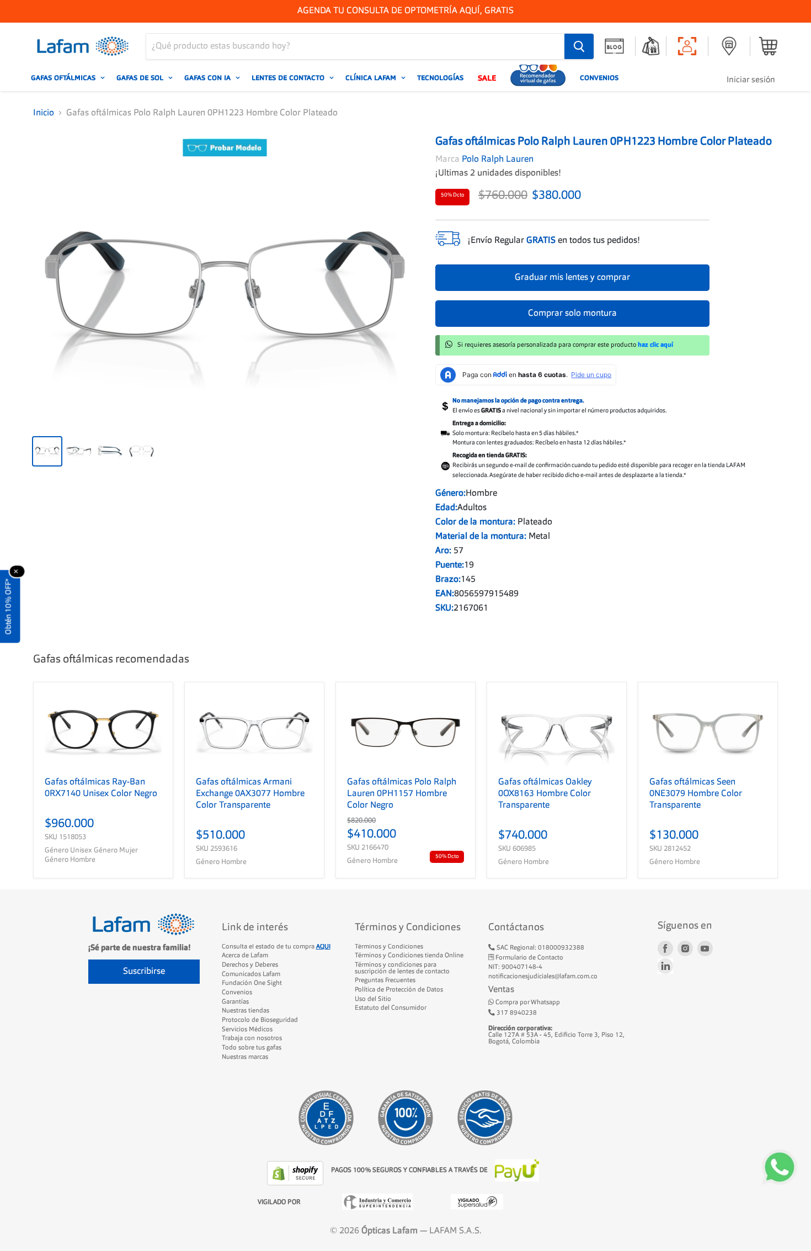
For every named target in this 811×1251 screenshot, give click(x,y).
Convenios (599, 77)
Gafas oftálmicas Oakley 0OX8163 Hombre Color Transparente (545, 794)
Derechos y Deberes (250, 965)
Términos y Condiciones (389, 946)
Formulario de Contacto (528, 958)
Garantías (235, 1002)
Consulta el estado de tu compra (276, 946)
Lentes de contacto (289, 77)
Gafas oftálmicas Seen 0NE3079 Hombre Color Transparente (695, 794)
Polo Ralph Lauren (497, 159)
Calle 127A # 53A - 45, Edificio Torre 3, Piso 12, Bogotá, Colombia (556, 1035)
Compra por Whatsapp (527, 1002)
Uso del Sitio (373, 999)
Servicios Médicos (247, 1029)
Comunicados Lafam (251, 974)
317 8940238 (516, 1013)
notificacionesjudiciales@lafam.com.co (542, 976)
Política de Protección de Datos (399, 990)
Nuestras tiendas (245, 1011)
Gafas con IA (208, 77)
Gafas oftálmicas (64, 77)
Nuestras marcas (245, 1057)
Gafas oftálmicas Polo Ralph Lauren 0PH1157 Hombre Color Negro (401, 794)
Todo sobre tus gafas (251, 1048)
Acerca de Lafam (245, 955)
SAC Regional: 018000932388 (539, 948)
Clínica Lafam (371, 77)
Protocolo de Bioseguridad (260, 1020)
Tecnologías (440, 77)
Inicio (43, 113)
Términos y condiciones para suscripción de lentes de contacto (402, 968)
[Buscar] (579, 46)
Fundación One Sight (252, 983)
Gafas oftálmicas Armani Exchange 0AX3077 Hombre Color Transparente (250, 794)
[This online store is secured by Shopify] (296, 1173)
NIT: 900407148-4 (515, 967)
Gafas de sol (141, 77)
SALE (487, 78)
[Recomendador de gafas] (538, 77)
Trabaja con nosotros (252, 1038)
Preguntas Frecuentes (385, 980)
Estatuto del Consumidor (390, 1008)
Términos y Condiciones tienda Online (409, 955)
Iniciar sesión (751, 80)
